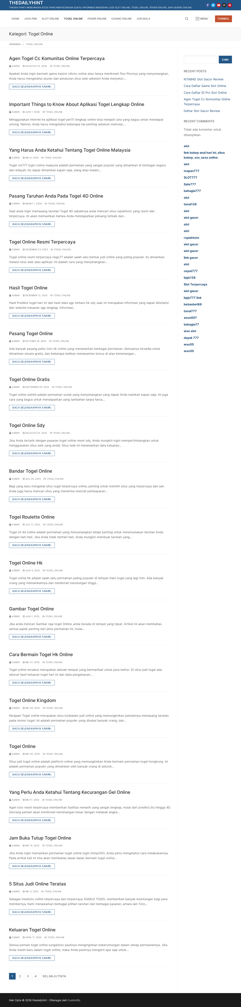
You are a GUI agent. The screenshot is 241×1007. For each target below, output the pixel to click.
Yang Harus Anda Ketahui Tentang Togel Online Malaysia (69, 150)
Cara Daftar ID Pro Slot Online (205, 92)
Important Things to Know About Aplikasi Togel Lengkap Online (76, 104)
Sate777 (190, 184)
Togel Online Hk (26, 563)
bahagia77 (191, 324)
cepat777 (191, 271)
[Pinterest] (230, 5)
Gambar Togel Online (31, 609)
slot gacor (191, 217)
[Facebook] (207, 5)
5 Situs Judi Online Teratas (37, 884)
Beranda (15, 44)
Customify (74, 1000)
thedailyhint (26, 2)
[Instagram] (224, 5)
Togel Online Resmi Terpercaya (42, 242)
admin (15, 66)
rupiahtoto (191, 238)
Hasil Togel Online (28, 288)
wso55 (189, 344)
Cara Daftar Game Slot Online (205, 86)
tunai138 (190, 204)
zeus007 (190, 317)
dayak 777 (191, 338)
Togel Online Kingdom (32, 700)
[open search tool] (186, 19)
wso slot (190, 331)
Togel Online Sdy (27, 425)
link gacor (191, 257)
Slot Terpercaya (195, 284)
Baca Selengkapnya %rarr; (31, 86)
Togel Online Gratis (29, 379)
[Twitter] (213, 5)
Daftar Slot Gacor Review (202, 111)
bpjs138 (190, 277)
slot (186, 146)
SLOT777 (190, 177)
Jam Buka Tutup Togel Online (40, 838)
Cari (225, 59)
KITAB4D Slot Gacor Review (203, 79)
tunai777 (190, 311)
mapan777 (191, 171)
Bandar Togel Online (30, 471)
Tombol (223, 18)
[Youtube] (219, 5)
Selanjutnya (54, 976)
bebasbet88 (193, 304)
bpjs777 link (192, 298)
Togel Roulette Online (32, 517)
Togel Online (61, 66)
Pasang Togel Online (31, 333)
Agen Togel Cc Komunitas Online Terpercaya (57, 58)
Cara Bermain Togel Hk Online (41, 654)
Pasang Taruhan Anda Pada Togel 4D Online (56, 196)
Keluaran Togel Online (32, 929)
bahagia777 (192, 191)
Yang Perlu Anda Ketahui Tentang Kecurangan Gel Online (69, 792)
